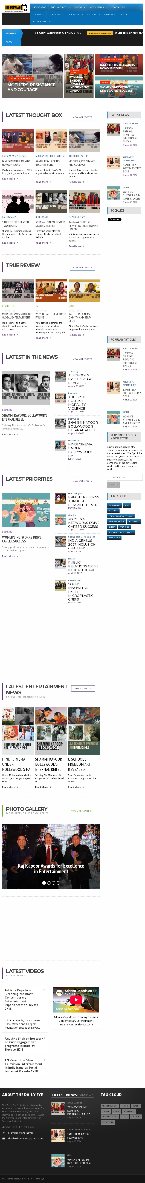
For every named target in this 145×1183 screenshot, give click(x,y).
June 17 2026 (74, 458)
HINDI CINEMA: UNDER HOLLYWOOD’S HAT (80, 450)
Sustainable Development (81, 536)
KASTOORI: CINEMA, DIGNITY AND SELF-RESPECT (80, 317)
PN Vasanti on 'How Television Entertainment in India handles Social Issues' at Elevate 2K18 (23, 1065)
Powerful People (78, 216)
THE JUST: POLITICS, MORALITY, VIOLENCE (77, 403)
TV (37, 306)
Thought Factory (79, 156)
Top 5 (126, 505)
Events (112, 527)
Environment (74, 580)
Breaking (7, 409)
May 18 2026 (74, 507)
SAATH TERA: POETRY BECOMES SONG (48, 163)
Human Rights (75, 493)
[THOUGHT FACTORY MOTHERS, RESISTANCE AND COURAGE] (32, 55)
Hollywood (74, 440)
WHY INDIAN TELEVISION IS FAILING (51, 315)
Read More (8, 179)
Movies (72, 306)
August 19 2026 (76, 433)
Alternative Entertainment (92, 33)
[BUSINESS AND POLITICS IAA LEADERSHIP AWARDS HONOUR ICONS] (119, 55)
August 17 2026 (76, 411)
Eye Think (136, 1117)
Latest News (39, 7)
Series (124, 1117)
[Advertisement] (51, 644)
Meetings (113, 511)
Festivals (72, 393)
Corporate (110, 14)
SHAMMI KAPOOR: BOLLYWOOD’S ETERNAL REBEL (25, 417)
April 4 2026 (74, 551)
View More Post (83, 688)
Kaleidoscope (9, 216)
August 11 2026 (76, 386)
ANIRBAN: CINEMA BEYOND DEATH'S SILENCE (50, 224)
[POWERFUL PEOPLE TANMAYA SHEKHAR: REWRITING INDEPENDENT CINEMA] (79, 55)
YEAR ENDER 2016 (116, 521)
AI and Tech (8, 306)
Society (105, 1111)
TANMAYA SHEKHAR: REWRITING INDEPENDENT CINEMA (37, 33)
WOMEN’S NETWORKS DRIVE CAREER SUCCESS (21, 539)
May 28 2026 (74, 602)
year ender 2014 (109, 1117)
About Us (123, 14)
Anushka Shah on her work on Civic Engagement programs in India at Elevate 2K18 (24, 1044)
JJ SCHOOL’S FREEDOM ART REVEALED (80, 379)
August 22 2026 (130, 175)
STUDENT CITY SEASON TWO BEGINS (15, 224)
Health (71, 558)
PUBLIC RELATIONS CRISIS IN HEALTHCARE (83, 566)
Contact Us (118, 7)
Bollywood (73, 418)
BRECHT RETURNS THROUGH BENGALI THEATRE (84, 501)
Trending (72, 371)
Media (116, 1111)
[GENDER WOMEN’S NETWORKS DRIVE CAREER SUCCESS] (119, 77)
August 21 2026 (76, 529)
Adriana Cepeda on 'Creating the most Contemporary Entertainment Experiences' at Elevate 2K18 (22, 999)
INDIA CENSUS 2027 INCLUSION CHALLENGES (82, 544)
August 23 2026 (130, 145)
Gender (72, 515)
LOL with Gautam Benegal (121, 516)
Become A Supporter (42, 21)
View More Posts (82, 117)
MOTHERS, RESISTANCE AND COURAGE (82, 163)
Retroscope (42, 216)
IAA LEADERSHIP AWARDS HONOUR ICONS (16, 163)
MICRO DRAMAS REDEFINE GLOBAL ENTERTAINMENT (16, 315)
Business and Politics (13, 156)
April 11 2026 (75, 573)
